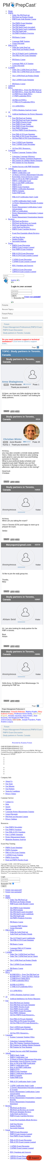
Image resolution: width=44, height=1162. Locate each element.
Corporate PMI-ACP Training (22, 64)
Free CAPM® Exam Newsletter (23, 144)
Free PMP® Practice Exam (21, 122)
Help (7, 804)
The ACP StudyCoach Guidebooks (24, 53)
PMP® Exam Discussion (21, 245)
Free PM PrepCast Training (22, 118)
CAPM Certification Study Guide (24, 201)
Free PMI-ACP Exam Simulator (23, 134)
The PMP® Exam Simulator (22, 23)
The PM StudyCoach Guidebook (24, 29)
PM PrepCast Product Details (22, 17)
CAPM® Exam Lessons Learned (24, 261)
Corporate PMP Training (21, 41)
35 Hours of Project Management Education (28, 175)
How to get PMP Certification (22, 183)
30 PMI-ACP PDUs (19, 100)
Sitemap (8, 809)
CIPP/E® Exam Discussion (22, 270)
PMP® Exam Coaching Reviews (24, 229)
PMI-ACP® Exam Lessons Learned (25, 255)
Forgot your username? (32, 297)
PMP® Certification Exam (21, 181)
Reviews (11, 219)
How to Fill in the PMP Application (24, 179)
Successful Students (19, 241)
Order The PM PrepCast (21, 15)
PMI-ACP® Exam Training (15, 852)
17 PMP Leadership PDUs (21, 96)
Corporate (11, 150)
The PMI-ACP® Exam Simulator (24, 55)
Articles (11, 169)
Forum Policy (7, 314)
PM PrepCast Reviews (20, 221)
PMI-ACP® (12, 45)
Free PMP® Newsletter (13, 827)
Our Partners (9, 789)
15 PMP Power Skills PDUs (22, 94)
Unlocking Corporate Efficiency (23, 156)
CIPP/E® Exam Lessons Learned (24, 272)
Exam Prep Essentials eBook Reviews (25, 233)
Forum (10, 243)
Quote (17, 411)
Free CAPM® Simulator (14, 834)
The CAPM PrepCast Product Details (25, 76)
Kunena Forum (26, 743)
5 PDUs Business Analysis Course (24, 110)
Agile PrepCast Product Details (23, 49)
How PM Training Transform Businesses (26, 158)
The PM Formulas (18, 25)
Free (9, 116)
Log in (4, 886)
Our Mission (9, 786)
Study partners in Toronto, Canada (16, 333)
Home (10, 11)
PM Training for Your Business (23, 162)
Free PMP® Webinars (20, 128)
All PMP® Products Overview (23, 33)
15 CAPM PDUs (18, 106)
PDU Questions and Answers (22, 265)
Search (5, 318)
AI (9, 112)
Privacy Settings (11, 819)
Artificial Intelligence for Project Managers (27, 114)
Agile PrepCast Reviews (21, 227)
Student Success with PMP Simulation (25, 167)
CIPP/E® (11, 86)
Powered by (16, 743)
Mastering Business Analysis (15, 839)
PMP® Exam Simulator (13, 847)
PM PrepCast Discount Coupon (16, 817)
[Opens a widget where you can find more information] (34, 1158)
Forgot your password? (13, 890)
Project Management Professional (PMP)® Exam (22, 327)
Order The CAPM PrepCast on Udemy (26, 72)
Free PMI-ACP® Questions (15, 832)
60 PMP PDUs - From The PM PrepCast (26, 90)
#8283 (38, 362)
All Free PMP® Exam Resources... (24, 130)
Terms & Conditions (12, 791)
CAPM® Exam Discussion (22, 259)
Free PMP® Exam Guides (21, 124)
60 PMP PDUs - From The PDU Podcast (27, 92)
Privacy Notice (10, 794)
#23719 (37, 545)
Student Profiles (17, 239)
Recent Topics (7, 309)
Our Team (9, 784)
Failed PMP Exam (18, 193)
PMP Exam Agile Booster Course (24, 19)
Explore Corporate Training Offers (24, 152)
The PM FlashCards (19, 31)
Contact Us (9, 802)
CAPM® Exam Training (14, 855)
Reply (12, 411)
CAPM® (11, 68)
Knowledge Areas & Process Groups (25, 177)
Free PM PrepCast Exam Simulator (24, 120)
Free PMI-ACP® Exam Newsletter (24, 136)
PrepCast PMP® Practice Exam (16, 860)
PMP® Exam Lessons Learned (23, 247)
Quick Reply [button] (6, 411)
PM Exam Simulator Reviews (22, 225)
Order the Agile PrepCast (21, 47)
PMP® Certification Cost (21, 173)
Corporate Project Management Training (19, 812)
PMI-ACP (17, 752)
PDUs (10, 88)
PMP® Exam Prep (12, 857)
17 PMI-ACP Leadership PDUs (23, 102)
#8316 (38, 419)
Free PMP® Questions (13, 830)
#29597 (37, 599)
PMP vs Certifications (20, 211)
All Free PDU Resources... (21, 148)
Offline (6, 385)
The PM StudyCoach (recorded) (23, 27)
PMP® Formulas (18, 191)
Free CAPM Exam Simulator (22, 142)
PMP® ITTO (17, 185)
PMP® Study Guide (19, 171)
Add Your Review (18, 237)
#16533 (37, 490)
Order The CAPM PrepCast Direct (24, 70)
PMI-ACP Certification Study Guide (25, 197)
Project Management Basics (15, 837)
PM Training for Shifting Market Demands (27, 160)
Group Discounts (18, 43)
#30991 (37, 654)
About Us (8, 781)
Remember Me (18, 298)
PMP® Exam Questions (20, 187)
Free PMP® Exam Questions (22, 249)
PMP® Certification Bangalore (23, 189)
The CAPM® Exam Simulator (23, 80)
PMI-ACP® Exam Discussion (23, 253)
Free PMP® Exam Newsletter (23, 126)
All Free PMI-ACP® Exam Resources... (26, 138)
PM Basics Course (18, 37)
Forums (5, 305)
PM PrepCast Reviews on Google (24, 223)
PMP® (10, 13)
